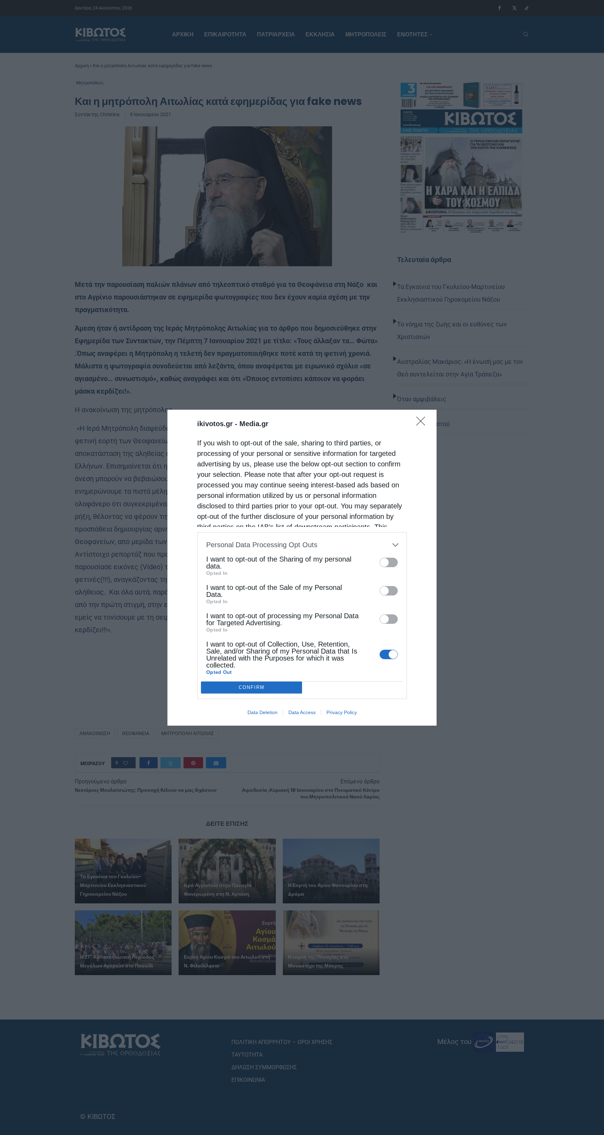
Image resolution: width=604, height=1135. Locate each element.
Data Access (302, 712)
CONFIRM (252, 687)
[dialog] (302, 568)
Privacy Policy (341, 712)
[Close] (423, 423)
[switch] (389, 562)
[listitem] (302, 545)
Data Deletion (262, 712)
